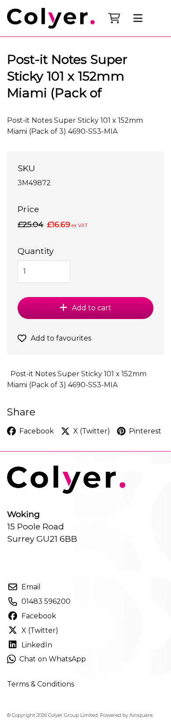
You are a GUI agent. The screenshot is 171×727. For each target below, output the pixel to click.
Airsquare (141, 715)
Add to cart (91, 308)
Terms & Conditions (40, 684)
